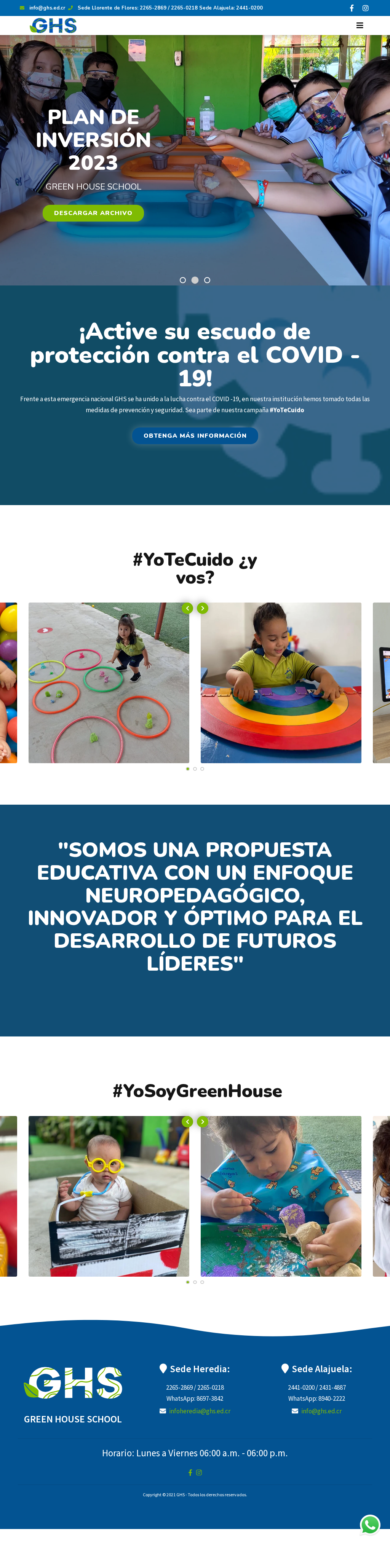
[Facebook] (351, 8)
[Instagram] (365, 8)
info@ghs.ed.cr (47, 8)
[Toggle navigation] (360, 25)
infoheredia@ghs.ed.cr (199, 1411)
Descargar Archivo (93, 213)
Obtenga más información (195, 436)
